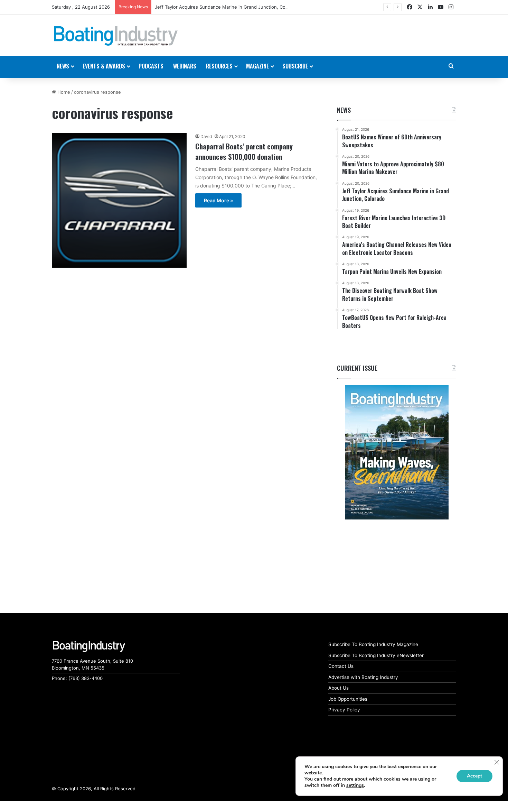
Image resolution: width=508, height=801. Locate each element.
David (206, 136)
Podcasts (151, 66)
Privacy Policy (344, 709)
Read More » (218, 200)
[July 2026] (396, 452)
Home (63, 92)
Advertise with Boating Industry (363, 677)
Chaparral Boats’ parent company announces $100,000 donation (244, 151)
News (344, 109)
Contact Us (341, 666)
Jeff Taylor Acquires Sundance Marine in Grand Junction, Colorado (227, 7)
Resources (219, 66)
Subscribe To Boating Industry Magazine (373, 644)
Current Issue (357, 367)
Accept (474, 776)
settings (355, 785)
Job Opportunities (347, 699)
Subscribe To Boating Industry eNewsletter (376, 655)
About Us (338, 688)
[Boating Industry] (116, 36)
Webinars (184, 66)
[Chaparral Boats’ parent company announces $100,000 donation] (119, 200)
